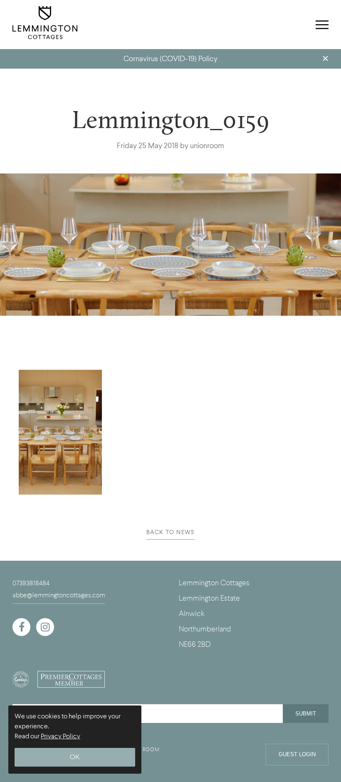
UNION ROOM (142, 749)
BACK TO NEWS (170, 532)
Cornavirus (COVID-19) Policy (170, 58)
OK (75, 757)
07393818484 (30, 583)
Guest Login (297, 754)
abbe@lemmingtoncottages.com (58, 595)
